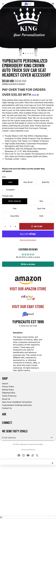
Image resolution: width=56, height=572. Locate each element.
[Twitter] (37, 455)
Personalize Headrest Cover (21, 11)
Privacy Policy (8, 386)
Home (4, 11)
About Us (6, 399)
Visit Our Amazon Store (28, 288)
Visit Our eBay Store (28, 306)
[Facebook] (18, 455)
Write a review (28, 264)
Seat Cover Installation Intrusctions (17, 402)
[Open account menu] (47, 4)
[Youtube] (28, 455)
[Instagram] (23, 455)
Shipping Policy (8, 393)
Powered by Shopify (35, 444)
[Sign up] (51, 437)
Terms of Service (9, 396)
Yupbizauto (23, 444)
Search (5, 383)
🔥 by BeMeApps (21, 567)
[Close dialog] (52, 463)
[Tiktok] (32, 455)
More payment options (28, 240)
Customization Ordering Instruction (17, 405)
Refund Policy (8, 390)
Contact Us (7, 408)
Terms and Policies (28, 450)
